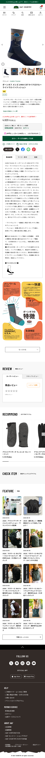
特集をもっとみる (22, 637)
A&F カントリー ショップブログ (16, 736)
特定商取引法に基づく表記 (13, 746)
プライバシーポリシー (21, 744)
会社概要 (8, 727)
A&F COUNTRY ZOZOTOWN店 (16, 739)
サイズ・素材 (22, 157)
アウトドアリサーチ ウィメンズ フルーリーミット (17, 453)
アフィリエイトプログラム (14, 701)
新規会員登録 (9, 128)
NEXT (42, 44)
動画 (35, 157)
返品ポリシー (37, 744)
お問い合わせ (10, 698)
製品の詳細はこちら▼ (10, 111)
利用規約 (7, 744)
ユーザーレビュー (12, 376)
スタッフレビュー (32, 376)
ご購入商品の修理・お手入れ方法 (16, 695)
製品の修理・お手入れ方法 (28, 144)
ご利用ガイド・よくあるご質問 (16, 692)
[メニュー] (4, 7)
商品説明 (9, 157)
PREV (2, 44)
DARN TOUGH (15, 81)
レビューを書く (33, 385)
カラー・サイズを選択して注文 (22, 138)
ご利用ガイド (10, 144)
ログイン (26, 128)
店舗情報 (8, 730)
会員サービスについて (13, 717)
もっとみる (22, 349)
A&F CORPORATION (12, 733)
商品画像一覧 (3, 64)
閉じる (2, 7)
